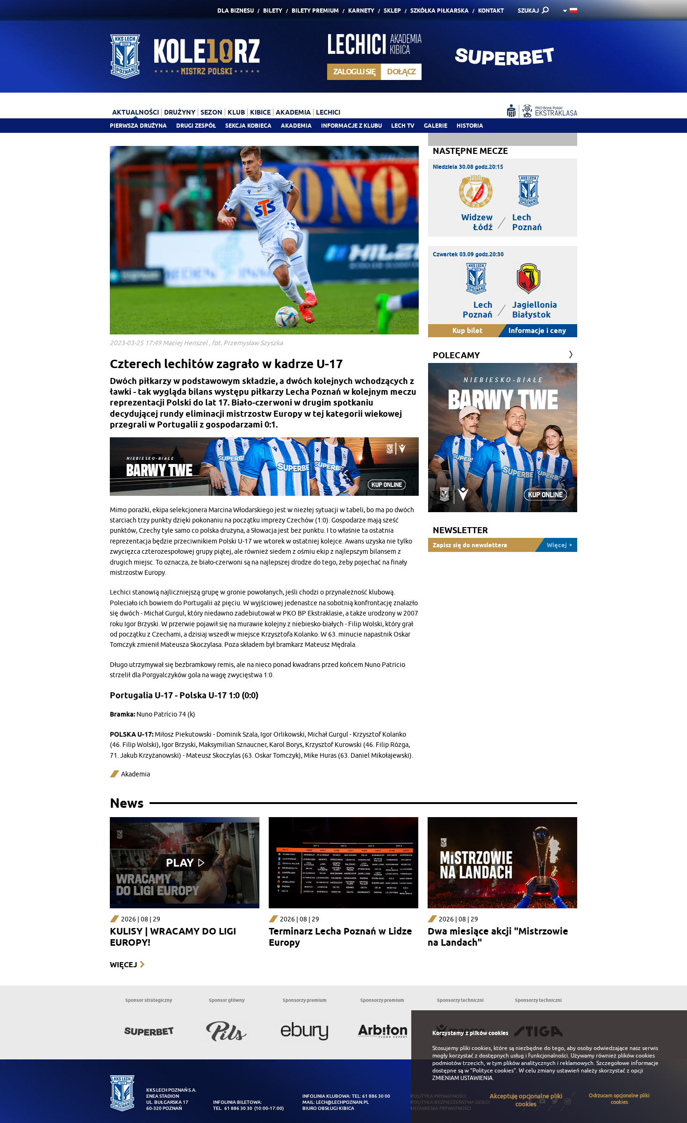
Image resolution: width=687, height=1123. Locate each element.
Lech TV (403, 125)
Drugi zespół (196, 125)
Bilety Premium (315, 10)
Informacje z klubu (351, 125)
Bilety (272, 10)
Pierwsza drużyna (138, 125)
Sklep (392, 10)
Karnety (361, 10)
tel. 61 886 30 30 (232, 1108)
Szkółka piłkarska (439, 10)
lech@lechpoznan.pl (342, 1102)
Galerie (435, 125)
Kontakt (491, 10)
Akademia (296, 125)
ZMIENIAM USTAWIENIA (462, 1078)
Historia (470, 125)
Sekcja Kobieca (248, 125)
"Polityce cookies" (493, 1070)
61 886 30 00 (376, 1096)
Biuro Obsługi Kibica (328, 1108)
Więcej (123, 964)
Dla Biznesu (235, 10)
